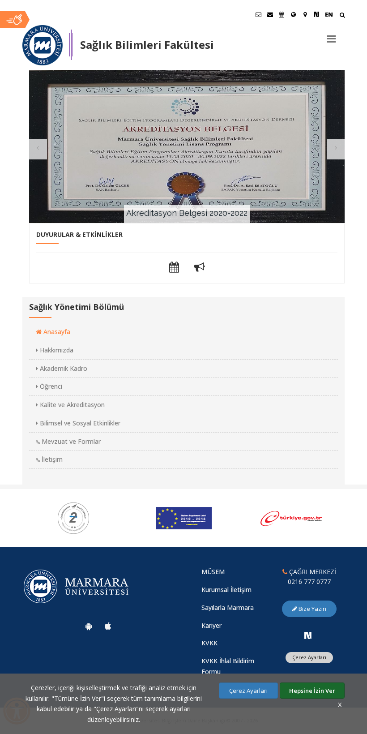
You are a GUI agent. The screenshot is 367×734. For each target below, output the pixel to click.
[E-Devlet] (202, 518)
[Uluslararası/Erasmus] (293, 14)
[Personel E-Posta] (269, 14)
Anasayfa (56, 331)
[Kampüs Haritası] (304, 14)
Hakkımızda (55, 350)
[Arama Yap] (342, 16)
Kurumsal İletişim (226, 589)
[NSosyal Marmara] (308, 635)
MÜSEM (213, 571)
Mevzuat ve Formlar (70, 441)
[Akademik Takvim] (281, 14)
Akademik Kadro (62, 368)
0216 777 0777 (309, 581)
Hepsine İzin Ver (312, 691)
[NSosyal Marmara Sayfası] (316, 14)
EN (329, 14)
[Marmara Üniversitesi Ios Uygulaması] (108, 626)
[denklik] (92, 518)
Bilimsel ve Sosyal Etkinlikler (79, 423)
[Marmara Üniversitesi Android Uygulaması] (88, 626)
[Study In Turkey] (311, 518)
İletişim (51, 459)
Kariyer (211, 625)
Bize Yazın (311, 609)
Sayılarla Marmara (227, 607)
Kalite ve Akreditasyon (71, 404)
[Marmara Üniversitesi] (42, 45)
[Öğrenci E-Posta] (258, 14)
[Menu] (331, 35)
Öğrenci (50, 386)
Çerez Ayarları (309, 657)
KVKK (209, 643)
